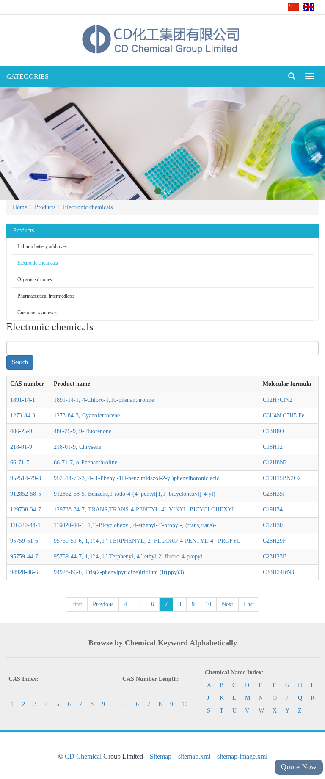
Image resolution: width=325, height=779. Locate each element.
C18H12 (273, 447)
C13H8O (273, 431)
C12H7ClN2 (277, 400)
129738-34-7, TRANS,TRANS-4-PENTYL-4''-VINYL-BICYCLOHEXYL (145, 509)
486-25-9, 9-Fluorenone (82, 431)
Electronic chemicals (88, 207)
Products (45, 207)
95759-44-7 (24, 556)
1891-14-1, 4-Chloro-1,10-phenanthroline (104, 400)
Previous (103, 604)
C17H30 (273, 525)
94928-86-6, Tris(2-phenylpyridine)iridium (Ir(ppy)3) (119, 572)
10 (208, 604)
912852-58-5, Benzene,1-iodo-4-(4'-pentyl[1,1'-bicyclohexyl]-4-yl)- (136, 494)
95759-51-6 (24, 541)
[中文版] (293, 6)
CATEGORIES (27, 76)
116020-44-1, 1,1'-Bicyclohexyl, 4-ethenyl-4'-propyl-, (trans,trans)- (135, 525)
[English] (308, 6)
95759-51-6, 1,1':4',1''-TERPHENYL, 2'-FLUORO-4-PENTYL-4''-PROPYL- (148, 541)
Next (227, 604)
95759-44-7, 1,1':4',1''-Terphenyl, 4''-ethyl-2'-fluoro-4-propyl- (129, 556)
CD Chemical (83, 756)
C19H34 (273, 509)
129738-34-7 (25, 509)
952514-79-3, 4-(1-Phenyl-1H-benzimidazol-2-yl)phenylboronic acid (137, 478)
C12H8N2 (275, 462)
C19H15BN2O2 (282, 478)
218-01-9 (21, 447)
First (76, 604)
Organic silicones (34, 279)
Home (20, 207)
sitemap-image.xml (242, 756)
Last (249, 604)
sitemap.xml (194, 756)
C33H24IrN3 (278, 572)
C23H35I (274, 494)
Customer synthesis (37, 312)
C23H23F (274, 556)
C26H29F (274, 541)
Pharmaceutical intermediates (46, 296)
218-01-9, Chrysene (77, 447)
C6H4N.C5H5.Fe (283, 415)
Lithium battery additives (42, 246)
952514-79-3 (25, 478)
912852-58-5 (25, 494)
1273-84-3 (22, 415)
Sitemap (160, 756)
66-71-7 (19, 462)
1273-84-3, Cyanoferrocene (87, 415)
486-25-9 (21, 431)
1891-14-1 (22, 400)
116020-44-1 (25, 525)
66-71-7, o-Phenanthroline (85, 462)
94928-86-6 (24, 572)
